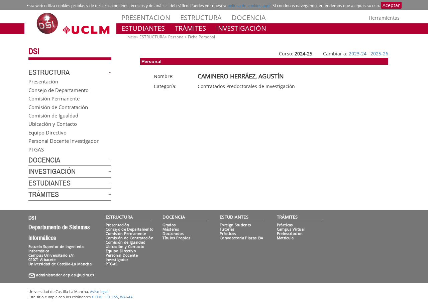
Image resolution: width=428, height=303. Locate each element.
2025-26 (379, 53)
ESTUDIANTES (143, 28)
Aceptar (391, 5)
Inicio (131, 37)
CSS (115, 296)
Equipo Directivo (47, 132)
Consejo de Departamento (58, 89)
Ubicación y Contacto (52, 123)
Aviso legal (99, 291)
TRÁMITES (190, 28)
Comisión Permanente (54, 98)
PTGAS (36, 149)
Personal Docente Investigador (63, 140)
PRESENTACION (145, 17)
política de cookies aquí (249, 5)
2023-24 (357, 53)
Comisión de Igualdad (53, 115)
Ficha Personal (201, 37)
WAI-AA (126, 296)
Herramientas (384, 18)
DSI (33, 51)
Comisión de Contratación (58, 106)
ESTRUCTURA (201, 17)
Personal (176, 37)
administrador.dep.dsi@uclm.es (65, 274)
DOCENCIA (249, 17)
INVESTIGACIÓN (241, 28)
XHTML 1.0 (101, 296)
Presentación (43, 81)
